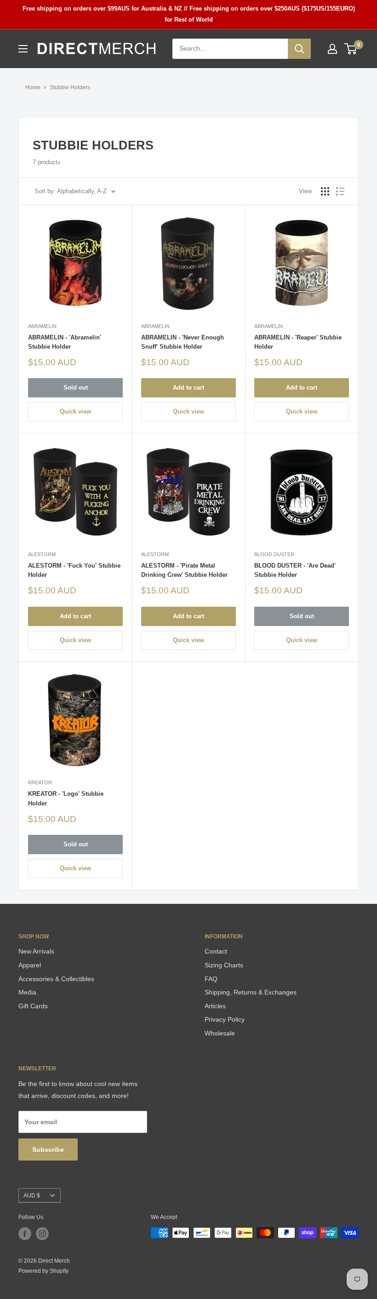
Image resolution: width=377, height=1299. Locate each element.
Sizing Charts (224, 965)
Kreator (40, 782)
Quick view (75, 411)
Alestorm (42, 554)
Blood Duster (274, 554)
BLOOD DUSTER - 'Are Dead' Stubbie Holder (295, 570)
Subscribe (48, 1149)
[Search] (299, 49)
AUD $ (31, 1195)
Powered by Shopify (43, 1271)
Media (27, 992)
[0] (351, 48)
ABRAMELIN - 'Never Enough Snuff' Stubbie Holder (182, 342)
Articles (215, 1006)
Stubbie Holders (70, 87)
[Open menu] (23, 48)
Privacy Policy (225, 1019)
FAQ (211, 979)
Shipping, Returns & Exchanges (251, 992)
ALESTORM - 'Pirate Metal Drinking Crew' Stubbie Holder (184, 570)
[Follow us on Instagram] (42, 1233)
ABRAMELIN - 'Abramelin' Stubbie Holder (64, 342)
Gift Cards (33, 1006)
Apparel (29, 965)
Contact (216, 951)
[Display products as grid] (325, 191)
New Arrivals (36, 951)
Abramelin (42, 326)
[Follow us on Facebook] (24, 1233)
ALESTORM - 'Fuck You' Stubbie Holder (74, 570)
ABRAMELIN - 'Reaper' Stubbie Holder (298, 342)
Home (32, 87)
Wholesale (220, 1033)
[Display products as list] (340, 191)
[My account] (332, 49)
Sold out (75, 387)
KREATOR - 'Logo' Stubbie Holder (65, 798)
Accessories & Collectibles (56, 979)
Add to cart (188, 387)
